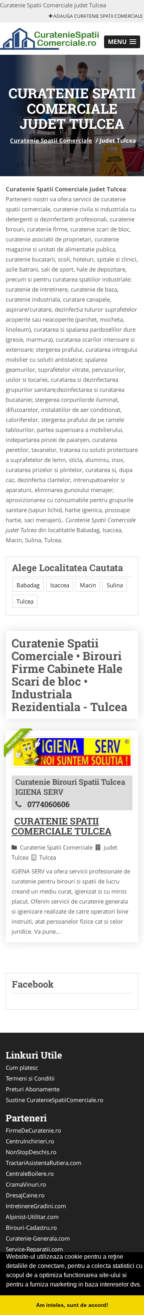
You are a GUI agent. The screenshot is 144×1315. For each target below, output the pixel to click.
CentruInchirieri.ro (30, 1141)
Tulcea (25, 601)
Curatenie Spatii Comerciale (51, 140)
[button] (122, 41)
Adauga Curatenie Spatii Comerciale (97, 16)
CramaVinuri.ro (26, 1184)
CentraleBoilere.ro (30, 1173)
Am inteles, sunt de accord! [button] (72, 1305)
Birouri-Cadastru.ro (31, 1227)
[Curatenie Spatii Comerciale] (50, 38)
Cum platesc (22, 1067)
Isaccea (59, 585)
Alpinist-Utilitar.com (32, 1216)
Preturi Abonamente (33, 1089)
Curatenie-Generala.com (38, 1238)
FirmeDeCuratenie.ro (33, 1130)
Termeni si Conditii (30, 1078)
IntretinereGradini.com (36, 1205)
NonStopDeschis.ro (31, 1151)
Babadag (28, 585)
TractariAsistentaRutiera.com (43, 1162)
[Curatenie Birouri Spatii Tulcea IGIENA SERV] (72, 752)
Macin (88, 585)
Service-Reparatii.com (34, 1249)
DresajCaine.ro (25, 1195)
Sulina (115, 585)
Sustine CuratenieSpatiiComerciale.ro (54, 1099)
